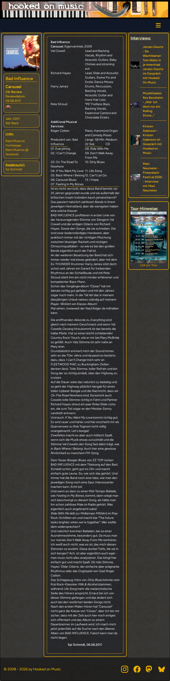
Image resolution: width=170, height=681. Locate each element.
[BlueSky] (161, 669)
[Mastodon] (149, 669)
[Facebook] (137, 669)
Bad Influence (19, 78)
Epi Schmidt (14, 169)
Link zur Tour (148, 265)
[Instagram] (124, 669)
